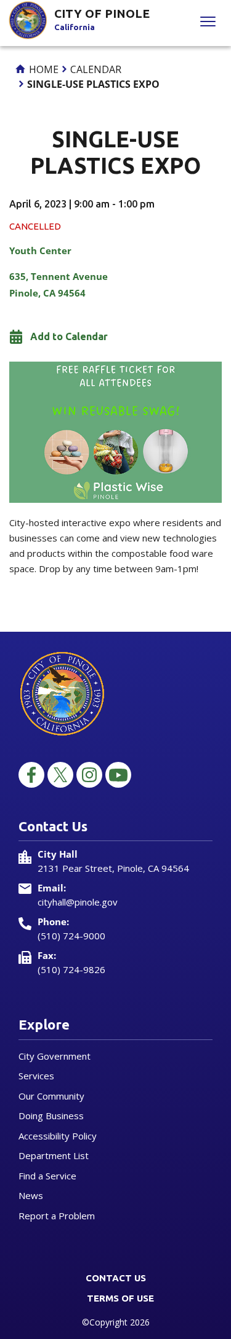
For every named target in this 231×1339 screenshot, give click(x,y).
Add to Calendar (69, 336)
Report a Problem (56, 1215)
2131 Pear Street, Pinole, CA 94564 (113, 868)
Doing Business (51, 1115)
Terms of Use (120, 1298)
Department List (53, 1155)
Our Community (51, 1096)
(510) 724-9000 (71, 936)
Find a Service (47, 1176)
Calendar (95, 69)
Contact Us (116, 1278)
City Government (54, 1056)
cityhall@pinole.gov (78, 902)
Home (42, 69)
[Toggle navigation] (208, 23)
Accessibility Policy (57, 1136)
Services (36, 1075)
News (30, 1195)
